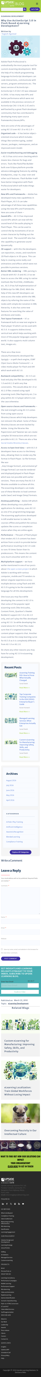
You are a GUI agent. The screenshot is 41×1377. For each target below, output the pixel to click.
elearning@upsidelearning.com (17, 1195)
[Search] (24, 9)
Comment (5, 886)
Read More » (24, 688)
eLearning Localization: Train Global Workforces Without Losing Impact (18, 1091)
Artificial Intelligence (14, 827)
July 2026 (10, 785)
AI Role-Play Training (14, 822)
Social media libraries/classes (14, 443)
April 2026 (10, 800)
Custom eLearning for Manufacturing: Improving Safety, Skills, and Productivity (27, 745)
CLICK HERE (13, 1166)
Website (3, 939)
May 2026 (10, 795)
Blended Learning (13, 837)
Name (3, 917)
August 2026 (11, 780)
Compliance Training (14, 842)
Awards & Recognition (14, 832)
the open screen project (18, 569)
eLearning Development (12, 16)
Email (3, 928)
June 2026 (10, 790)
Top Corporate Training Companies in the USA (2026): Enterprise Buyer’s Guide (27, 699)
